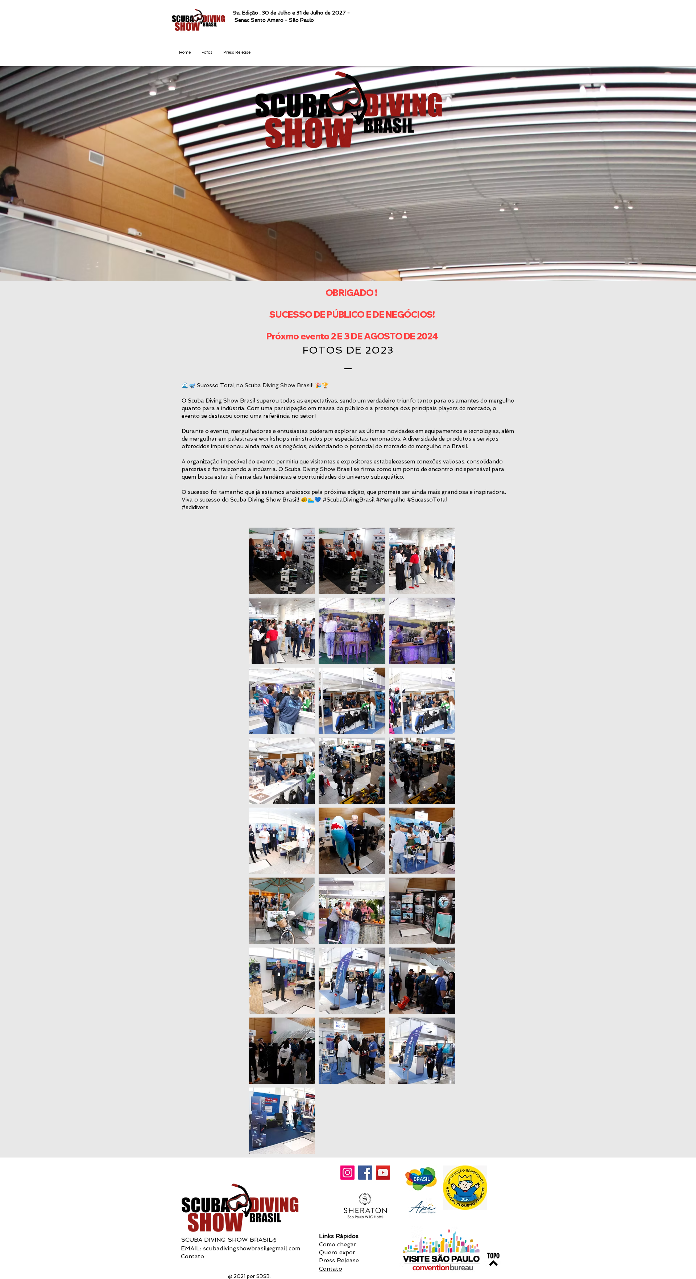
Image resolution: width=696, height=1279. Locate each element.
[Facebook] (365, 1172)
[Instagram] (347, 1172)
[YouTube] (383, 1172)
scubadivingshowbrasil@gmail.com (251, 1248)
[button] (207, 52)
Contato (192, 1256)
